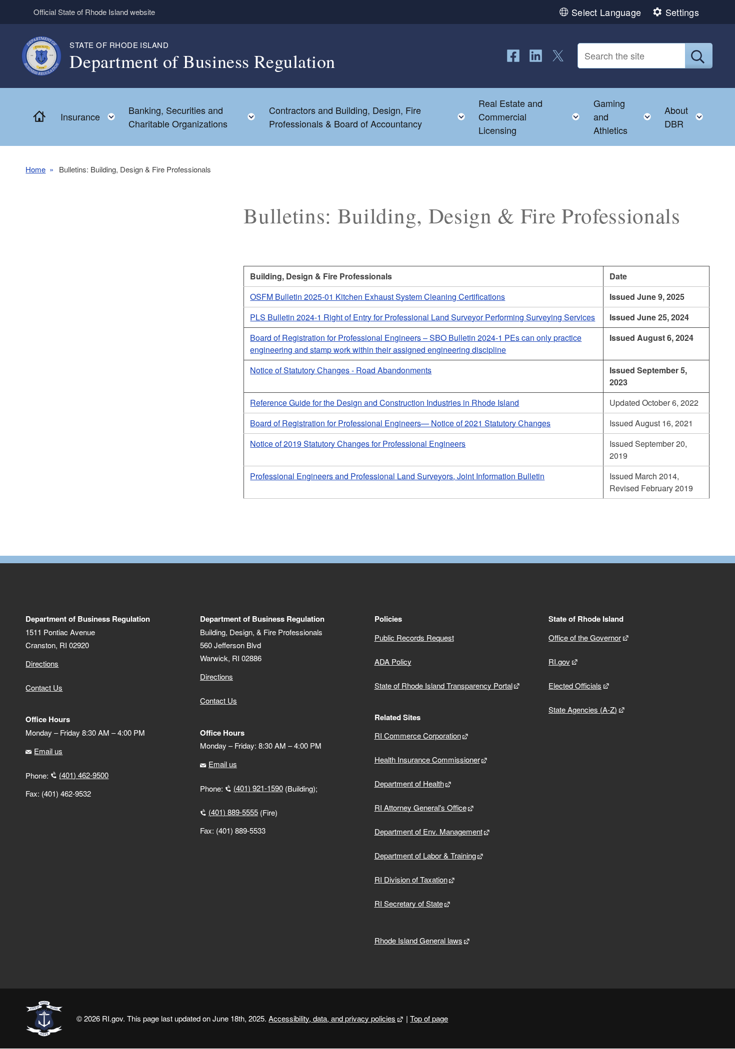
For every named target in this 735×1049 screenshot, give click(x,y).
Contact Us (44, 687)
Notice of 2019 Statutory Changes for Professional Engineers (358, 443)
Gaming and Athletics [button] (625, 116)
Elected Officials (575, 685)
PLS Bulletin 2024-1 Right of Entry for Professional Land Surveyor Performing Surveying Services (422, 317)
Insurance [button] (90, 114)
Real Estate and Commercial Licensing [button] (532, 116)
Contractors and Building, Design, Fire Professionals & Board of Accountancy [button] (370, 116)
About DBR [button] (686, 116)
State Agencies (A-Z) (582, 709)
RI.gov (559, 661)
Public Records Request (414, 637)
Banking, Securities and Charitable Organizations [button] (194, 116)
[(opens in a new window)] (513, 55)
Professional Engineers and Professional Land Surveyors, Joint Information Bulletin (397, 476)
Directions (216, 676)
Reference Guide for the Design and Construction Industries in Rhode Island (384, 402)
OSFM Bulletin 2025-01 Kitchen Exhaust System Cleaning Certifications (377, 296)
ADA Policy (393, 661)
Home (36, 169)
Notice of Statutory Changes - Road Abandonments (341, 370)
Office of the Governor (584, 637)
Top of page (429, 1018)
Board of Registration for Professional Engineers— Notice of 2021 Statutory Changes (400, 423)
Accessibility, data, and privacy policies (332, 1018)
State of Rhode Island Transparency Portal (443, 685)
